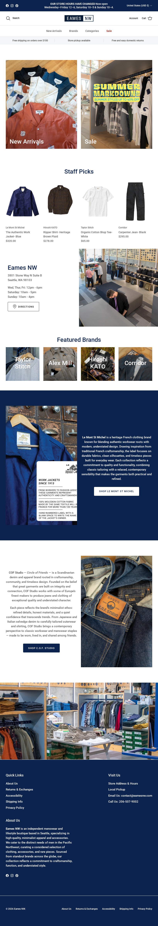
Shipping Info (14, 801)
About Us (12, 783)
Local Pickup (116, 789)
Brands (73, 30)
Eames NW (19, 909)
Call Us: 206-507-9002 (123, 801)
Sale (109, 30)
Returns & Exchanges (19, 789)
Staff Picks (79, 171)
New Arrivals (54, 30)
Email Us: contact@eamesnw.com (130, 795)
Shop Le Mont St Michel (116, 491)
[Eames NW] (79, 18)
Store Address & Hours (123, 783)
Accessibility (14, 795)
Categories (92, 30)
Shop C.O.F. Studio (41, 648)
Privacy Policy (15, 808)
